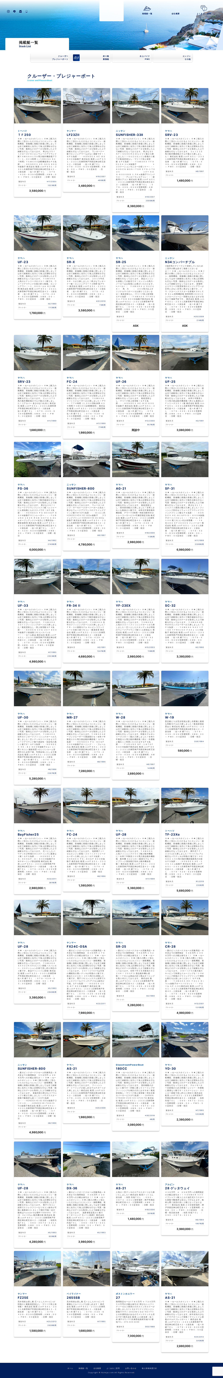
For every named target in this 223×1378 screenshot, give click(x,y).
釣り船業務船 (106, 57)
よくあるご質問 (204, 13)
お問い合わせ (20, 11)
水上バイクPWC (145, 57)
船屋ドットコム (111, 10)
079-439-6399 (27, 11)
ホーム (70, 1368)
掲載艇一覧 (147, 13)
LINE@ (14, 11)
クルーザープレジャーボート (60, 57)
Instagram (8, 11)
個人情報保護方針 (149, 1368)
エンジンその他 (187, 57)
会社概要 (176, 13)
